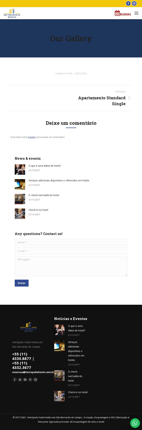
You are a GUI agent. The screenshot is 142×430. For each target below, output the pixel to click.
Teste (70, 73)
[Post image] (20, 169)
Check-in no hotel (38, 209)
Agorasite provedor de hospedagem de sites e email (76, 421)
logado (31, 137)
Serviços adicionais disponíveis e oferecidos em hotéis (59, 180)
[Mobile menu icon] (136, 13)
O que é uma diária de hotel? (45, 165)
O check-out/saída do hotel (44, 195)
